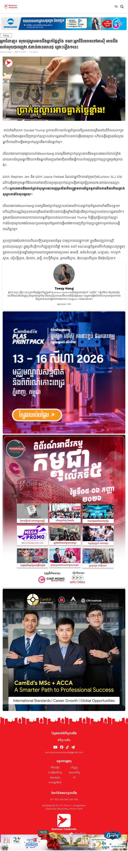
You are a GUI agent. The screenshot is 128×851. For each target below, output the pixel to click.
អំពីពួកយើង (64, 740)
